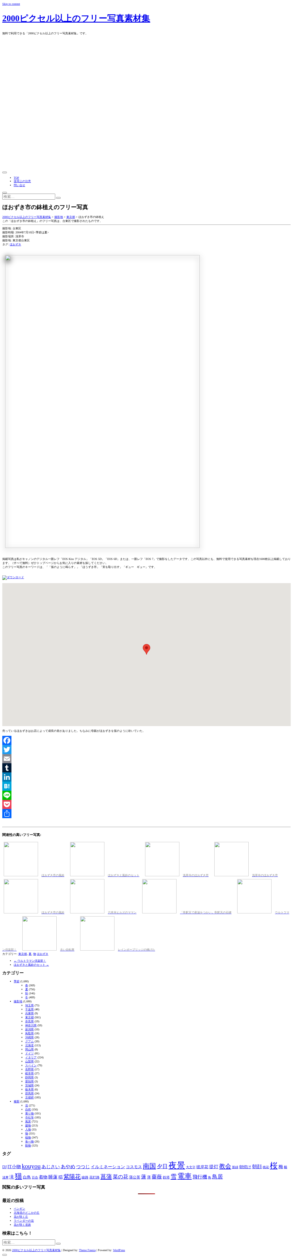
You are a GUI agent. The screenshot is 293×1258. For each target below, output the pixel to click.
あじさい (50, 1166)
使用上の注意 (22, 181)
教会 (225, 1166)
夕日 (162, 1166)
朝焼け (245, 1166)
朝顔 (257, 1166)
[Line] (146, 795)
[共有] (146, 813)
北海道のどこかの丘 (26, 1212)
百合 (35, 1177)
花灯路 (94, 1177)
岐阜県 (29, 1073)
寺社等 (29, 1117)
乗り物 (29, 1113)
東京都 (22, 953)
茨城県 (29, 1085)
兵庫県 (29, 1013)
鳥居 (217, 1177)
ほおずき (15, 244)
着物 (43, 1177)
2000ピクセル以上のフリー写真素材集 (76, 18)
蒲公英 (134, 1177)
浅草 (5, 1177)
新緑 (235, 1167)
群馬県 (29, 1093)
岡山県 (29, 1049)
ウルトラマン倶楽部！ (30, 960)
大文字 (190, 1167)
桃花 (266, 1167)
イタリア (31, 1057)
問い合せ (19, 185)
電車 (184, 1176)
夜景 (177, 1165)
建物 (28, 1125)
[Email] (146, 758)
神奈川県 (31, 1025)
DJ (4, 1166)
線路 (85, 1177)
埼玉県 (29, 1005)
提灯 (213, 1166)
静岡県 (29, 1077)
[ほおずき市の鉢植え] (13, 577)
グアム (29, 1041)
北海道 (29, 1045)
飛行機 (200, 1177)
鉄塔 (166, 1177)
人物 (28, 1129)
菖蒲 (106, 1176)
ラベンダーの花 (24, 1220)
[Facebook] (146, 740)
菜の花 (120, 1177)
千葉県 (29, 1009)
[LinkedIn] (146, 777)
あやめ (68, 1166)
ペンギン (19, 1208)
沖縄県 (29, 1037)
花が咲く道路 (22, 1224)
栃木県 (29, 1089)
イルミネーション (108, 1166)
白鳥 (27, 1177)
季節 (16, 981)
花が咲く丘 (21, 1216)
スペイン (31, 1065)
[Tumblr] (146, 767)
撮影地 (18, 1001)
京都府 (29, 1097)
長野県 (29, 1069)
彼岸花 (202, 1166)
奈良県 (29, 1021)
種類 (16, 1101)
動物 (28, 1145)
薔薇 (157, 1177)
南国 (149, 1166)
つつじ (83, 1166)
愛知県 (29, 1081)
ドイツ (29, 1053)
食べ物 (29, 1141)
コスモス (134, 1166)
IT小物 (14, 1166)
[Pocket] (146, 804)
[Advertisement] (146, 127)
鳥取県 (29, 1033)
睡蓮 (53, 1176)
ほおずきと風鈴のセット (31, 964)
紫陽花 (72, 1176)
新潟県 (29, 1029)
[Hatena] (146, 786)
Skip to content (11, 3)
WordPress (119, 1250)
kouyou (31, 1166)
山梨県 (29, 1061)
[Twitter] (146, 749)
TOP (16, 177)
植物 (28, 1137)
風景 (28, 1121)
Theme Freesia (87, 1250)
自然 (28, 1109)
